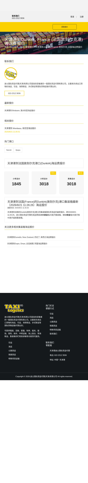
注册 (82, 17)
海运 (22, 47)
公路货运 (53, 322)
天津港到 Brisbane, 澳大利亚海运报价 (19, 110)
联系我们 (53, 334)
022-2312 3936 (14, 93)
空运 (51, 314)
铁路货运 (53, 326)
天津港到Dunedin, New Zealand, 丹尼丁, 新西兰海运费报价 (31, 237)
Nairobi (8, 150)
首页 (6, 47)
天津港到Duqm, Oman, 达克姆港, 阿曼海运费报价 (27, 244)
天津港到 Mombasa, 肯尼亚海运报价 (20, 128)
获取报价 (64, 27)
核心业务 (14, 47)
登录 (72, 17)
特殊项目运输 (55, 330)
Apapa (18, 150)
